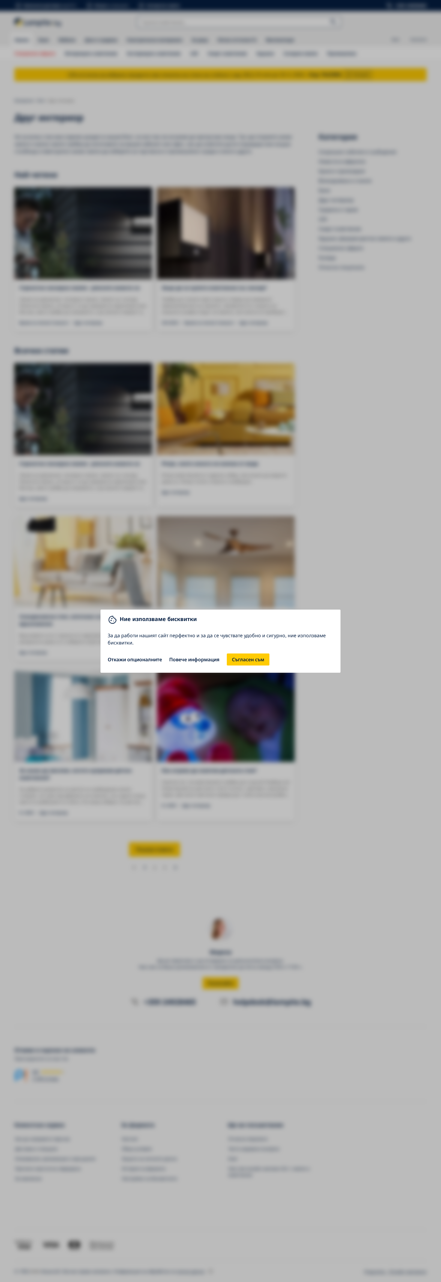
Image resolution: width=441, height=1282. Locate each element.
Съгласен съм (248, 659)
